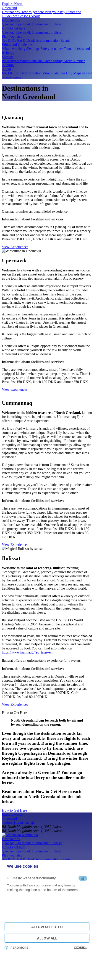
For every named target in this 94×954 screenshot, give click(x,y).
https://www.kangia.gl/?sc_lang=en (27, 652)
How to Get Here (14, 810)
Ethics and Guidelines (17, 44)
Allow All (47, 938)
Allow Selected (47, 927)
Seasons (24, 16)
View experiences (14, 389)
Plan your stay (55, 12)
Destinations (11, 12)
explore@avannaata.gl (18, 823)
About (35, 16)
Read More (19, 947)
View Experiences (15, 247)
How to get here (33, 12)
